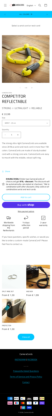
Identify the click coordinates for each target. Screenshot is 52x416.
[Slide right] (32, 88)
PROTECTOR (6, 326)
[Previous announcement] (5, 14)
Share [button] (7, 171)
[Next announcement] (47, 14)
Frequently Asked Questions (26, 371)
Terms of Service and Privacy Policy (26, 376)
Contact (25, 382)
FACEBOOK (32, 359)
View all (26, 337)
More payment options (26, 211)
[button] (5, 5)
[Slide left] (20, 88)
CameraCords (29, 412)
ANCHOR (29, 291)
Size (3, 118)
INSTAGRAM (20, 359)
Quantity (5, 129)
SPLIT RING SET (8, 291)
